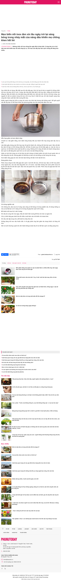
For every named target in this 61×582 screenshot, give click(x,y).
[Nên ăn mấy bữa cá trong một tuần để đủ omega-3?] (8, 299)
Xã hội (7, 528)
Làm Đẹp (26, 528)
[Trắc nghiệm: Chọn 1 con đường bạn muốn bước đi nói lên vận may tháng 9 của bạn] (6, 521)
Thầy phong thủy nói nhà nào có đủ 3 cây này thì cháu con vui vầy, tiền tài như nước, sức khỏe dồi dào (36, 419)
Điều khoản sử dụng (26, 579)
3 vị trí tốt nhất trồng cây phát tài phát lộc (13, 372)
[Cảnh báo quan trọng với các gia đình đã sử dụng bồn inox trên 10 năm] (6, 465)
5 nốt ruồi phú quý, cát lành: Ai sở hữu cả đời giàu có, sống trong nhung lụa (32, 387)
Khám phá (14, 532)
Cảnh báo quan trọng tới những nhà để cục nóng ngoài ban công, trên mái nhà (23, 360)
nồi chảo (24, 263)
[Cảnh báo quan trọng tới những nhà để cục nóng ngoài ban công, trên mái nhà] (6, 473)
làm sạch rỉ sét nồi (16, 263)
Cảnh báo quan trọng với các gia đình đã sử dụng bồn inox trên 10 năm (21, 357)
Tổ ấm (8, 30)
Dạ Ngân (58, 259)
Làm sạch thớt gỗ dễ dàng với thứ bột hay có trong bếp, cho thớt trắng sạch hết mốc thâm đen (25, 82)
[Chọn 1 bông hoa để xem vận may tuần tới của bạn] (6, 513)
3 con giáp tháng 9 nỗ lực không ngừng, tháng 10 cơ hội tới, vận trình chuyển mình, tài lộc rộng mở (35, 487)
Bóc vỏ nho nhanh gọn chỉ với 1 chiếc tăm (13, 367)
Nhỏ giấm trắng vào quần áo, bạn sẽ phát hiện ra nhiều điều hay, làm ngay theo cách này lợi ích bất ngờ (37, 268)
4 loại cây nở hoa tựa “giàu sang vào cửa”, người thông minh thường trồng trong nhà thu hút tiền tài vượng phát (36, 435)
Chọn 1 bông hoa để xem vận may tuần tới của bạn (26, 510)
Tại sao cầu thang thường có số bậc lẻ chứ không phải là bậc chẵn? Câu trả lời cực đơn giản (35, 395)
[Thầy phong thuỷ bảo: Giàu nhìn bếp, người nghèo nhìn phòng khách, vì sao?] (6, 381)
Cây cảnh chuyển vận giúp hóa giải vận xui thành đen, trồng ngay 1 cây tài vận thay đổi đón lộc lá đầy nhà (37, 287)
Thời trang (49, 528)
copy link (58, 254)
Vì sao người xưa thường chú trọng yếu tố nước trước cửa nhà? (19, 369)
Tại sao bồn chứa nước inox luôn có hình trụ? (14, 355)
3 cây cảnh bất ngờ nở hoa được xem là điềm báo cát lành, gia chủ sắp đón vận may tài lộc (35, 495)
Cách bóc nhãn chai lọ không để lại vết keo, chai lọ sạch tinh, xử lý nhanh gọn (21, 86)
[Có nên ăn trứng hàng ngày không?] (8, 309)
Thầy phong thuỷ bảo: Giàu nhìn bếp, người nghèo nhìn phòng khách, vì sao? (32, 379)
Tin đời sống (23, 532)
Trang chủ (3, 30)
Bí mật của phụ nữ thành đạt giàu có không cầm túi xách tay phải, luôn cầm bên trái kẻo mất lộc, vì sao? (35, 427)
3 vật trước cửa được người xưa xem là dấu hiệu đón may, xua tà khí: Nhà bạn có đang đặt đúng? (35, 503)
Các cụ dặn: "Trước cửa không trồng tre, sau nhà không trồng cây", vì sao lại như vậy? (35, 403)
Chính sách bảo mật (35, 579)
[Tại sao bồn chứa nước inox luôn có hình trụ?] (6, 457)
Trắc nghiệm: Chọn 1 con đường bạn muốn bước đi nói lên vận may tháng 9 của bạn (34, 518)
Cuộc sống (6, 532)
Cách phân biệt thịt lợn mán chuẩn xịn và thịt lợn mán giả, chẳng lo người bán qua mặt (23, 84)
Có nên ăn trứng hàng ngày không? (26, 305)
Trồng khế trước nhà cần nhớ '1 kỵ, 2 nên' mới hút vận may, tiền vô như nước (36, 278)
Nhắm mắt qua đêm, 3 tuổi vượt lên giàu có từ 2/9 (25, 479)
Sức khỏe (34, 528)
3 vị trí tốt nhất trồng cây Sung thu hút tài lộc (14, 364)
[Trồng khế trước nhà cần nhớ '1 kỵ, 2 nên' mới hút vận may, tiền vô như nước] (8, 281)
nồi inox (9, 263)
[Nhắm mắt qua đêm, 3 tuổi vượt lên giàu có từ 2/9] (6, 481)
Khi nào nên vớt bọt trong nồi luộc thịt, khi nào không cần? (17, 362)
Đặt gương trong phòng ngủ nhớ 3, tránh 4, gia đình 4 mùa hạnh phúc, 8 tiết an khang (35, 410)
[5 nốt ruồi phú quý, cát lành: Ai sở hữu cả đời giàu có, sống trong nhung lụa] (6, 389)
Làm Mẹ (20, 528)
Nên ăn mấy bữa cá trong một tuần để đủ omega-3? (30, 296)
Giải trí (41, 528)
